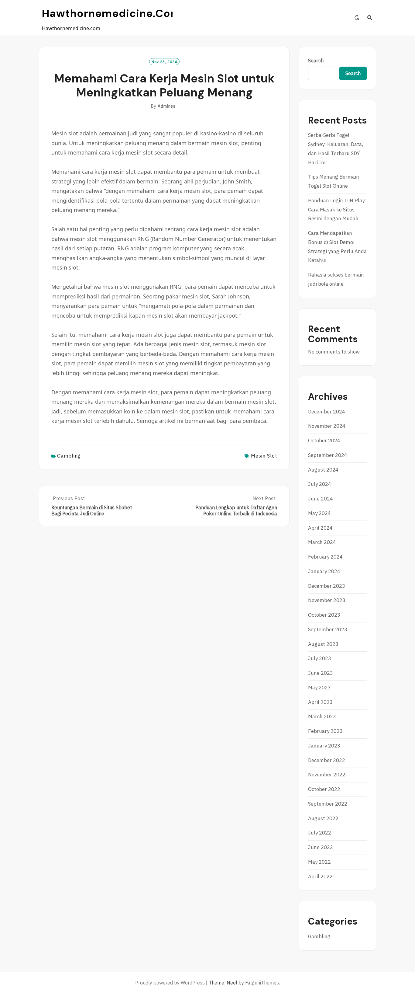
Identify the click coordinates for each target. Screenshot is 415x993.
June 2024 (320, 498)
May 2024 (319, 513)
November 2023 (326, 600)
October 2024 (324, 440)
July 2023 (319, 658)
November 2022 (326, 774)
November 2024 (326, 426)
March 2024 (322, 542)
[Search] (369, 17)
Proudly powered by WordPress (170, 983)
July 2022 (319, 832)
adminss (167, 106)
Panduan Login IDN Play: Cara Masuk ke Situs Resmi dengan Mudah (337, 209)
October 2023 (324, 614)
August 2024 (323, 469)
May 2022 (319, 862)
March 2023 (322, 716)
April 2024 (320, 527)
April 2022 (320, 876)
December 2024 (326, 411)
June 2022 (320, 847)
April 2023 (320, 702)
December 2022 (326, 760)
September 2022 (327, 803)
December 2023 (326, 586)
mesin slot (264, 456)
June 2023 (320, 673)
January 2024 (324, 571)
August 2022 (323, 818)
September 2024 (327, 455)
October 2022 (324, 789)
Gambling (69, 456)
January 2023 (324, 745)
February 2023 (325, 731)
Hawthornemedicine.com (111, 13)
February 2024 (325, 556)
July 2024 (319, 484)
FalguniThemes (262, 983)
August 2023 (323, 644)
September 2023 (327, 629)
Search (316, 60)
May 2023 (319, 687)
